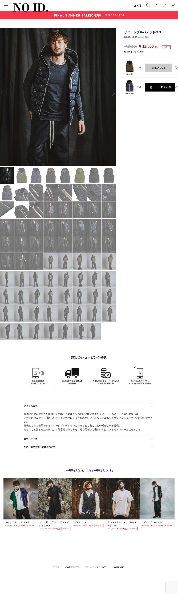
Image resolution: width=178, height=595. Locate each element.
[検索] (148, 5)
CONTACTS (72, 567)
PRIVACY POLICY (96, 567)
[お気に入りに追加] (176, 67)
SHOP (56, 567)
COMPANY (118, 567)
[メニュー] (6, 5)
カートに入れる (162, 87)
